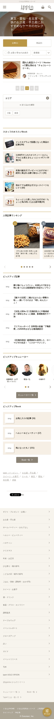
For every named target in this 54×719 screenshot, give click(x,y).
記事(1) (15, 43)
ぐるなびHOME (9, 708)
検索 (49, 7)
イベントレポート (10, 628)
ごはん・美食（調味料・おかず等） (17, 582)
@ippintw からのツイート (14, 682)
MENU (5, 7)
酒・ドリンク (8, 597)
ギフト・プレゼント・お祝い (14, 512)
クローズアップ (9, 636)
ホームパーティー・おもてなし (15, 527)
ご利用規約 (41, 708)
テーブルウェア (9, 620)
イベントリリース (10, 659)
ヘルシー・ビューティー (13, 535)
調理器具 (6, 613)
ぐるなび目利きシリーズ (26, 708)
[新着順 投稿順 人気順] (41, 52)
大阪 (9, 113)
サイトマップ (8, 712)
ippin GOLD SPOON (11, 675)
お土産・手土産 (9, 520)
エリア (8, 98)
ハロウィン (7, 543)
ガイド (5, 651)
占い (5, 644)
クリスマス (7, 551)
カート (43, 7)
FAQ (16, 712)
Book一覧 (31, 692)
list (23, 494)
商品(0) (39, 43)
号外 (5, 667)
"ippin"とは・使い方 (11, 697)
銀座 (16, 113)
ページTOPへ (27, 487)
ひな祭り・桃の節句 (11, 566)
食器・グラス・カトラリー (14, 605)
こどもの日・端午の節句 (13, 574)
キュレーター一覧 (10, 692)
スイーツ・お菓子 (10, 589)
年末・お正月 (8, 558)
